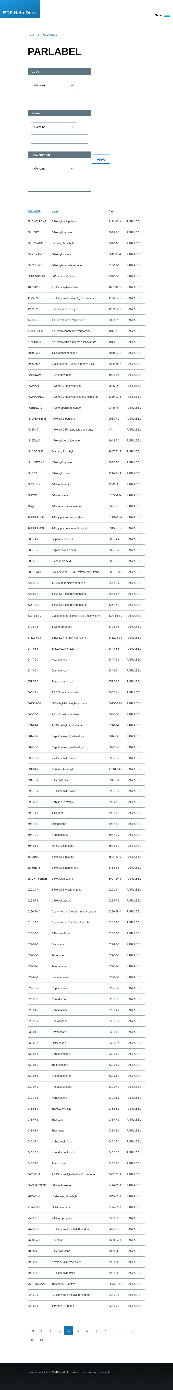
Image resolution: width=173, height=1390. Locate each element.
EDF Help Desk (20, 12)
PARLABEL (34, 211)
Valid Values (50, 35)
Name (55, 211)
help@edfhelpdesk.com (60, 1372)
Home (31, 35)
